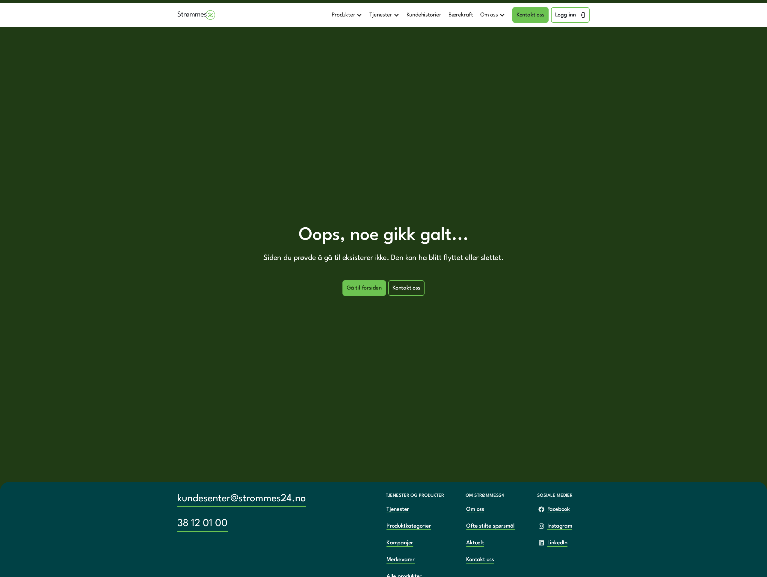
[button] (347, 15)
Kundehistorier (424, 15)
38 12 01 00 (202, 523)
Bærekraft (461, 15)
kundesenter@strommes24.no (241, 499)
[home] (196, 15)
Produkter (343, 15)
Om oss (489, 15)
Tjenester (380, 15)
